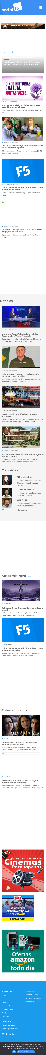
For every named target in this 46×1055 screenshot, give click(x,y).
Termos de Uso (30, 1002)
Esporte (4, 1002)
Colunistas (6, 1016)
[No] (43, 1048)
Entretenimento (7, 1009)
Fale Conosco (30, 991)
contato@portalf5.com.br (11, 1029)
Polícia (4, 1013)
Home (4, 995)
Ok (14, 1052)
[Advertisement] (23, 266)
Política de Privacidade (33, 998)
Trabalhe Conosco (31, 995)
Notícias (5, 999)
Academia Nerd (7, 1006)
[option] (23, 26)
